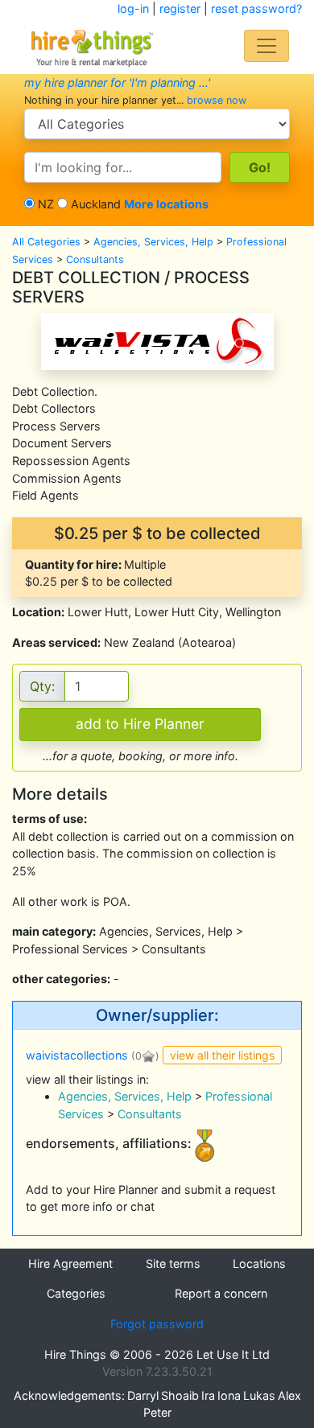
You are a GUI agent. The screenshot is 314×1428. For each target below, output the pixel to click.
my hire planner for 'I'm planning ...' (117, 82)
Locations (259, 1263)
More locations (166, 204)
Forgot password (157, 1324)
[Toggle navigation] (266, 46)
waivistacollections (77, 1055)
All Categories (46, 242)
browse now (216, 100)
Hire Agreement (70, 1263)
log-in (133, 8)
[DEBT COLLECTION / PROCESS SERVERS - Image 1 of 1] (157, 340)
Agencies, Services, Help (153, 242)
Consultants (95, 259)
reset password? (256, 8)
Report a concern (221, 1293)
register (179, 8)
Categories (76, 1293)
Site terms (173, 1263)
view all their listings (222, 1055)
